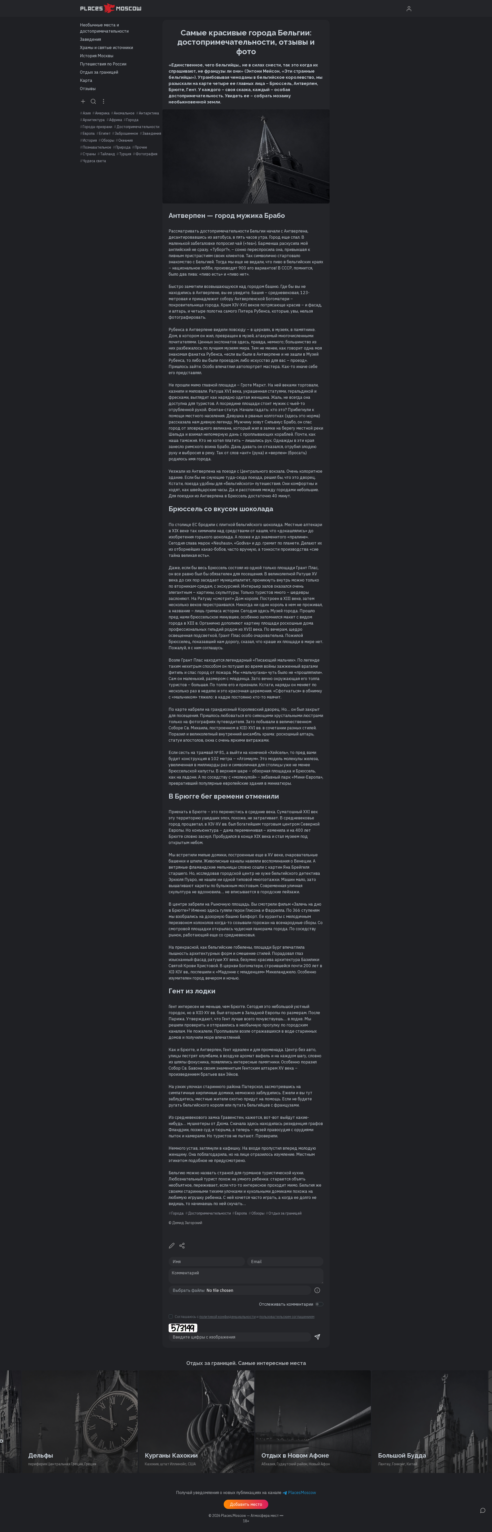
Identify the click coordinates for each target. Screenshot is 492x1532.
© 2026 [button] (246, 1515)
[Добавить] (83, 101)
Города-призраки (97, 126)
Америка (102, 113)
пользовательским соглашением (286, 1316)
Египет (105, 133)
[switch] (319, 1304)
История (90, 140)
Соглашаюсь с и (244, 1316)
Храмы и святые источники (106, 47)
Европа (89, 133)
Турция (125, 154)
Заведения (90, 39)
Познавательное (97, 147)
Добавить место (246, 1504)
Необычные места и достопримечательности (104, 28)
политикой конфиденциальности (227, 1316)
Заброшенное (126, 133)
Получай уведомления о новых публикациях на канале (246, 1492)
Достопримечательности (138, 126)
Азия (87, 113)
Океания (125, 140)
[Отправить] (317, 1337)
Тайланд (107, 154)
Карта (86, 80)
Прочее (141, 147)
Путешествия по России (103, 63)
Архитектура (94, 120)
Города (132, 120)
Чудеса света (94, 161)
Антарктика (149, 113)
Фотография (146, 154)
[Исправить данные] (172, 1245)
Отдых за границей (99, 72)
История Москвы (96, 55)
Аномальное (124, 113)
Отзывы (88, 88)
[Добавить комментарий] (483, 1509)
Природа (123, 147)
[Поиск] (93, 101)
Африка (115, 120)
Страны (89, 154)
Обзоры (107, 140)
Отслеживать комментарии (286, 1304)
